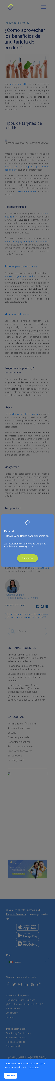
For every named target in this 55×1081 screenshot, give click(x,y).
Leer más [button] (34, 1067)
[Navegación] (43, 7)
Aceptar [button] (10, 1075)
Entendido (27, 558)
